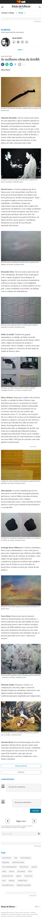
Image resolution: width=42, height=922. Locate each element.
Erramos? (21, 772)
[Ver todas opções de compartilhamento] (15, 64)
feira (30, 871)
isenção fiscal (22, 880)
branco (11, 871)
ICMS (3, 880)
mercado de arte (7, 885)
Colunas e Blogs (7, 13)
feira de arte (24, 867)
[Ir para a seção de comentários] (19, 64)
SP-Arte (34, 867)
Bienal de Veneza (18, 862)
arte (15, 858)
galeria (18, 876)
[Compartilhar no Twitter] (11, 64)
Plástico (5, 29)
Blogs (21, 13)
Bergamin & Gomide (23, 885)
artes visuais (6, 858)
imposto (11, 880)
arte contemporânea (9, 867)
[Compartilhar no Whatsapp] (7, 64)
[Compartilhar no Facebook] (2, 64)
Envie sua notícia (21, 766)
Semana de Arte (7, 876)
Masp (4, 871)
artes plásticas (26, 858)
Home (20, 50)
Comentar (35, 811)
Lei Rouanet (21, 871)
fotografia (5, 862)
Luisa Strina (28, 876)
